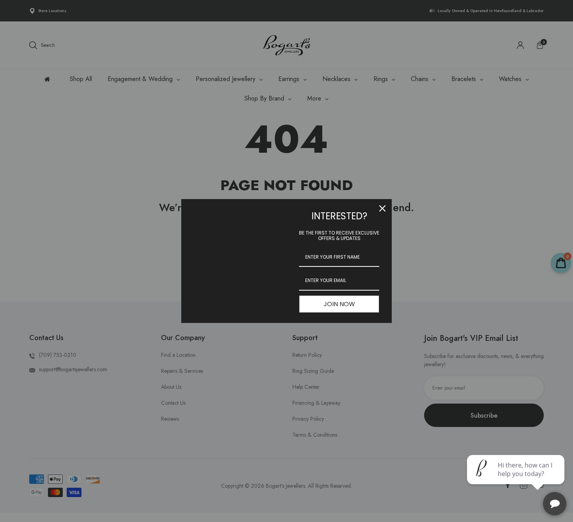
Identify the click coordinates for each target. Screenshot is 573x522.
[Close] (382, 208)
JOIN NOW (339, 304)
